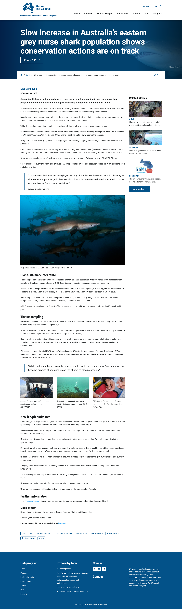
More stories (138, 189)
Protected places (64, 568)
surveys (41, 538)
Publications (123, 13)
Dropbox (62, 523)
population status (82, 533)
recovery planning (113, 533)
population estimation (43, 533)
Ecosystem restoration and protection (72, 591)
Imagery (157, 13)
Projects (88, 13)
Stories (136, 13)
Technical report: (32, 501)
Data (146, 13)
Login (154, 6)
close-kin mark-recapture (63, 533)
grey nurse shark (97, 533)
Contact (145, 6)
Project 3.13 (30, 60)
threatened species (28, 538)
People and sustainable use (68, 587)
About (77, 13)
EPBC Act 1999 (27, 533)
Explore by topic (104, 13)
